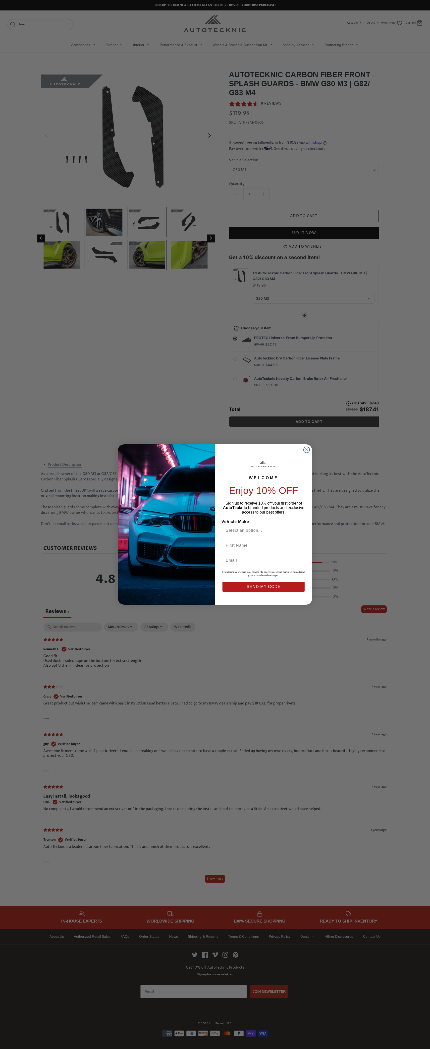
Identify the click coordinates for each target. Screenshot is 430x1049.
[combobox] (261, 530)
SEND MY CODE (264, 586)
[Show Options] (300, 530)
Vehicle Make (235, 522)
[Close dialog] (307, 450)
